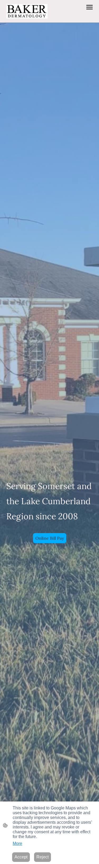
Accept (21, 857)
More (17, 843)
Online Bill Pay (49, 538)
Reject (42, 857)
